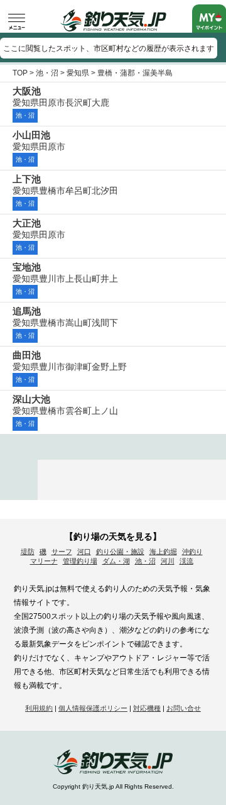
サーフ (61, 551)
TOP (20, 73)
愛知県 (78, 73)
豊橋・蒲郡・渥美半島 (135, 73)
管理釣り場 (80, 561)
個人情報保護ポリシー (92, 708)
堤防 (28, 551)
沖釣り (192, 551)
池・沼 (47, 73)
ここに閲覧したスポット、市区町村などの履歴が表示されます (108, 48)
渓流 (186, 561)
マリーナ (44, 561)
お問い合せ (183, 708)
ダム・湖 (116, 561)
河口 (84, 551)
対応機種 (147, 708)
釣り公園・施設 (120, 551)
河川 (168, 561)
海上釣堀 (163, 551)
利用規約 (39, 708)
